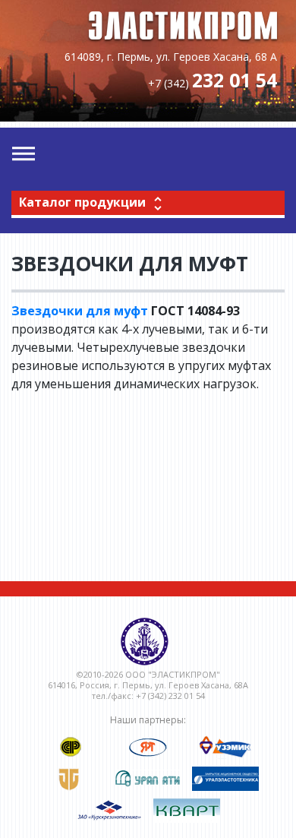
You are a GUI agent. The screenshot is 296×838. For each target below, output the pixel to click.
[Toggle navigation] (23, 154)
